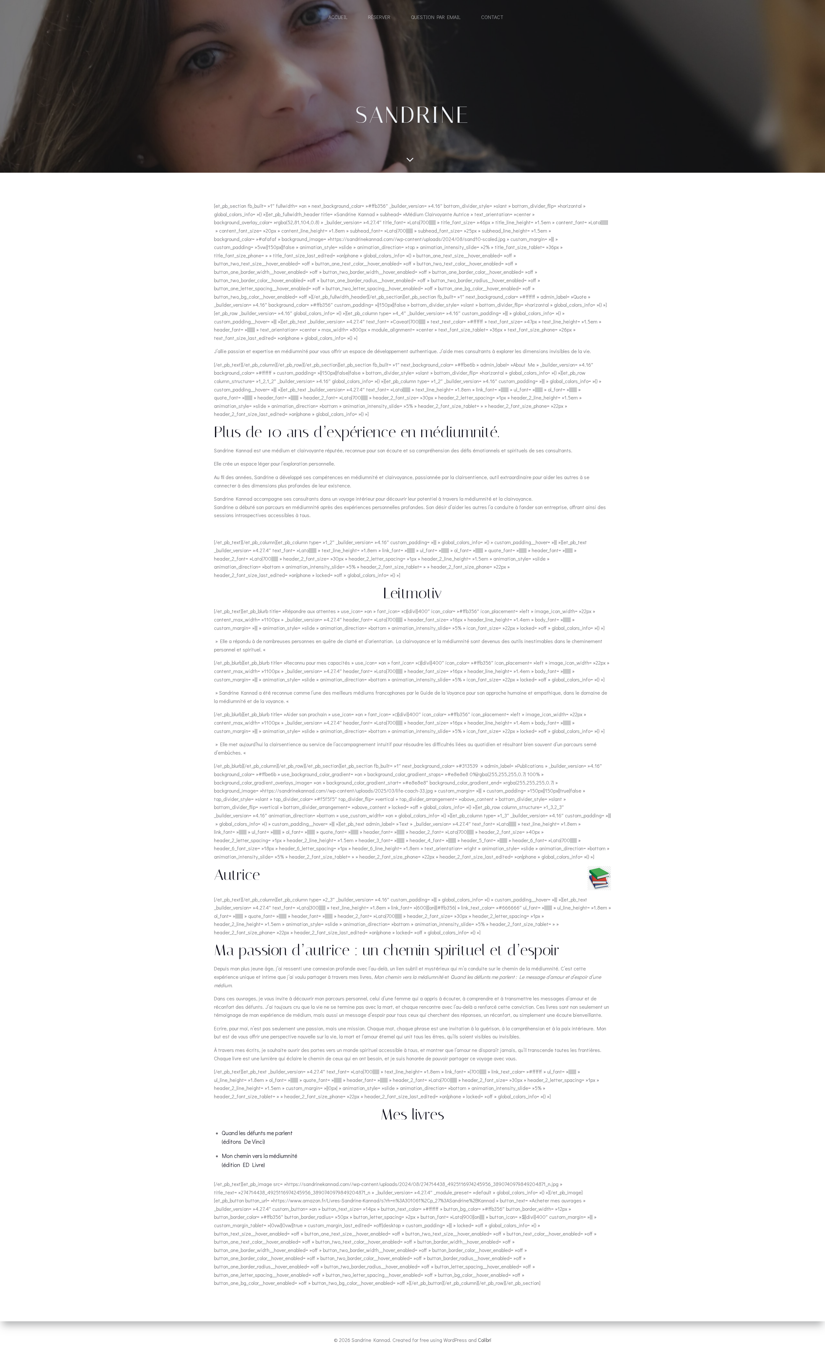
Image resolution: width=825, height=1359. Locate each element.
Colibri (484, 1339)
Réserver (379, 17)
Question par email (436, 17)
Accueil (337, 17)
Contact (492, 17)
